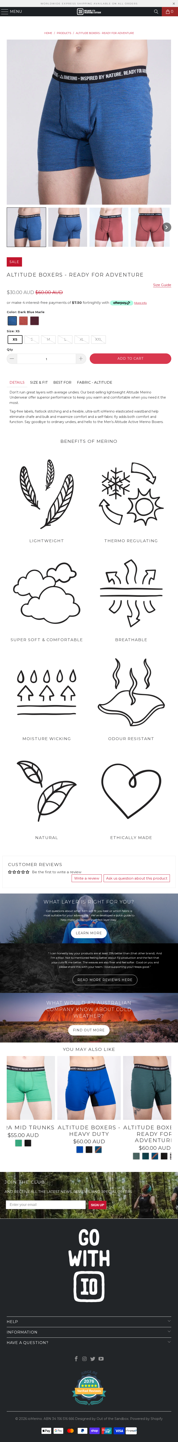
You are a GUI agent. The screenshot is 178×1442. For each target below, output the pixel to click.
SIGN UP (134, 730)
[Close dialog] (145, 679)
